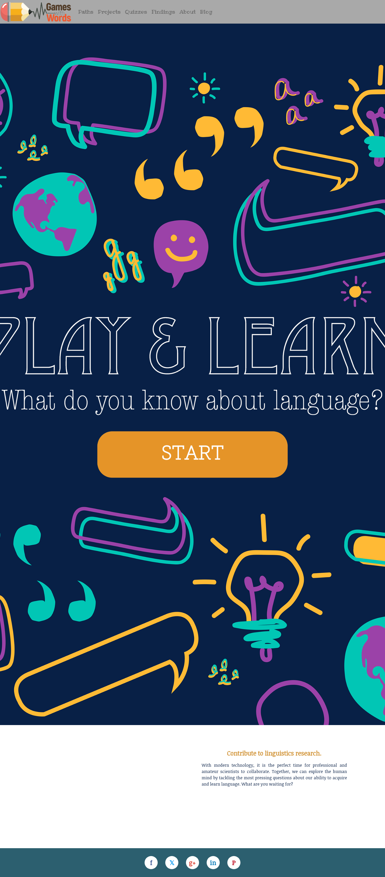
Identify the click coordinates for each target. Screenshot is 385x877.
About (187, 11)
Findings (163, 11)
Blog (206, 11)
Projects (109, 11)
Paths (86, 11)
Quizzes (136, 11)
